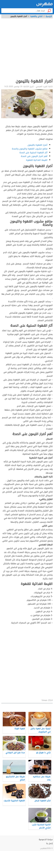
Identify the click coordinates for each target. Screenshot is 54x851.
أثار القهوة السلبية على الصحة (33, 153)
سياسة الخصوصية (46, 839)
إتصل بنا (49, 843)
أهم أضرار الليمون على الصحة (34, 156)
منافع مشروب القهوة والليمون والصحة (29, 149)
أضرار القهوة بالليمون (37, 145)
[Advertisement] (27, 50)
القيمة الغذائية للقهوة (36, 160)
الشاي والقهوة (36, 16)
